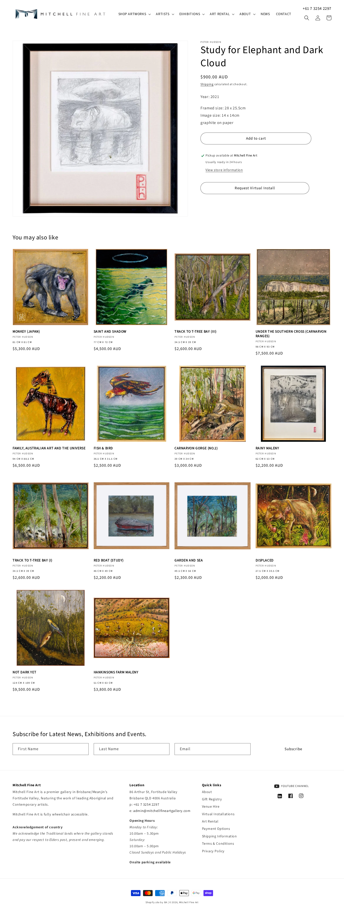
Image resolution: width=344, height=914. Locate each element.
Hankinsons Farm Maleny (116, 672)
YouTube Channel (295, 786)
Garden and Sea (189, 560)
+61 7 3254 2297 (317, 8)
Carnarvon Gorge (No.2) (196, 448)
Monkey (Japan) (26, 331)
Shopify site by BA (156, 902)
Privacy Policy (213, 851)
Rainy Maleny (267, 448)
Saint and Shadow (110, 331)
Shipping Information (219, 836)
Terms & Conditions (218, 843)
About (207, 792)
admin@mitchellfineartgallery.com (161, 810)
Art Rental (210, 821)
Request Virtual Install (255, 188)
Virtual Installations (218, 814)
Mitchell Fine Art (188, 902)
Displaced (265, 560)
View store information (224, 170)
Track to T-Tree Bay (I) (32, 560)
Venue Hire (211, 806)
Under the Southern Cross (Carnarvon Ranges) (291, 333)
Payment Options (216, 828)
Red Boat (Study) (109, 560)
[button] (134, 14)
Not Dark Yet (24, 672)
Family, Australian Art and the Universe (49, 448)
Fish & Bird (103, 448)
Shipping (207, 84)
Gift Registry (212, 799)
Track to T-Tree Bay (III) (196, 331)
